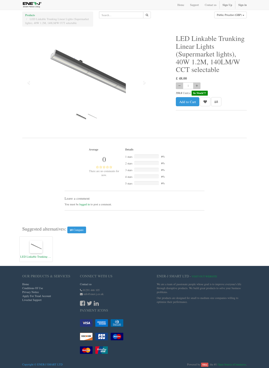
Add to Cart (187, 101)
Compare (78, 230)
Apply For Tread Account (36, 296)
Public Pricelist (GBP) (230, 15)
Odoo (204, 364)
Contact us (86, 284)
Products (30, 15)
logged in (84, 204)
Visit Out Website (204, 276)
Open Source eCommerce (232, 364)
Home (25, 284)
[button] (30, 80)
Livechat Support (32, 300)
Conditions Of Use (32, 288)
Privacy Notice (30, 292)
